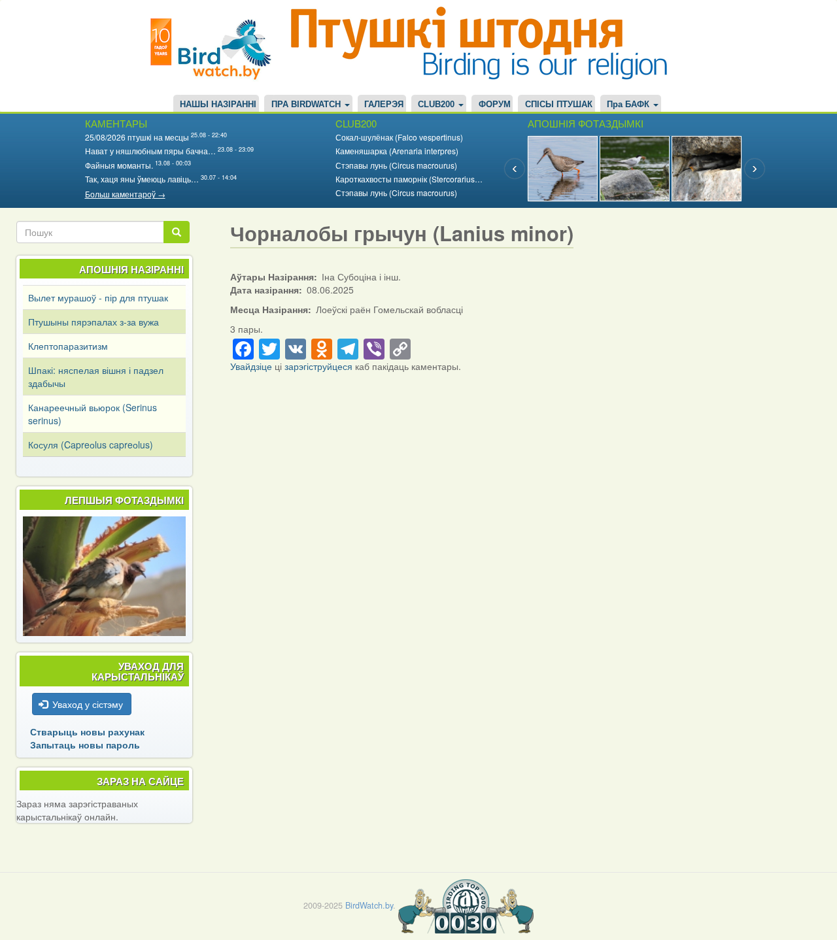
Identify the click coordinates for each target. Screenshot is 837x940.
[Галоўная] (215, 47)
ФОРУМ (495, 104)
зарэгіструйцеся (318, 366)
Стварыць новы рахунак (87, 731)
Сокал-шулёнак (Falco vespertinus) (399, 137)
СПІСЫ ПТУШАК (558, 104)
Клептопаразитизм (68, 345)
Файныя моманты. (119, 165)
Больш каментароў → (125, 193)
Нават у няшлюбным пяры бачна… (150, 150)
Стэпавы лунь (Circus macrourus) (396, 165)
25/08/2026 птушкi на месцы (137, 137)
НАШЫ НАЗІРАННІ (218, 104)
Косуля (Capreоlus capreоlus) (90, 444)
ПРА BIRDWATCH (307, 104)
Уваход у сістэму (87, 704)
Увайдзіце (251, 366)
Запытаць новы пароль (85, 744)
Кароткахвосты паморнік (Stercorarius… (409, 178)
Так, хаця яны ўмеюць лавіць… (142, 178)
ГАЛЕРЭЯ (383, 104)
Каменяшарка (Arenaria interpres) (396, 150)
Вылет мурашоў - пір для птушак (98, 297)
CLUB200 (437, 104)
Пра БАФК (629, 104)
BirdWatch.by (369, 905)
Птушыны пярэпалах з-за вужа (93, 321)
